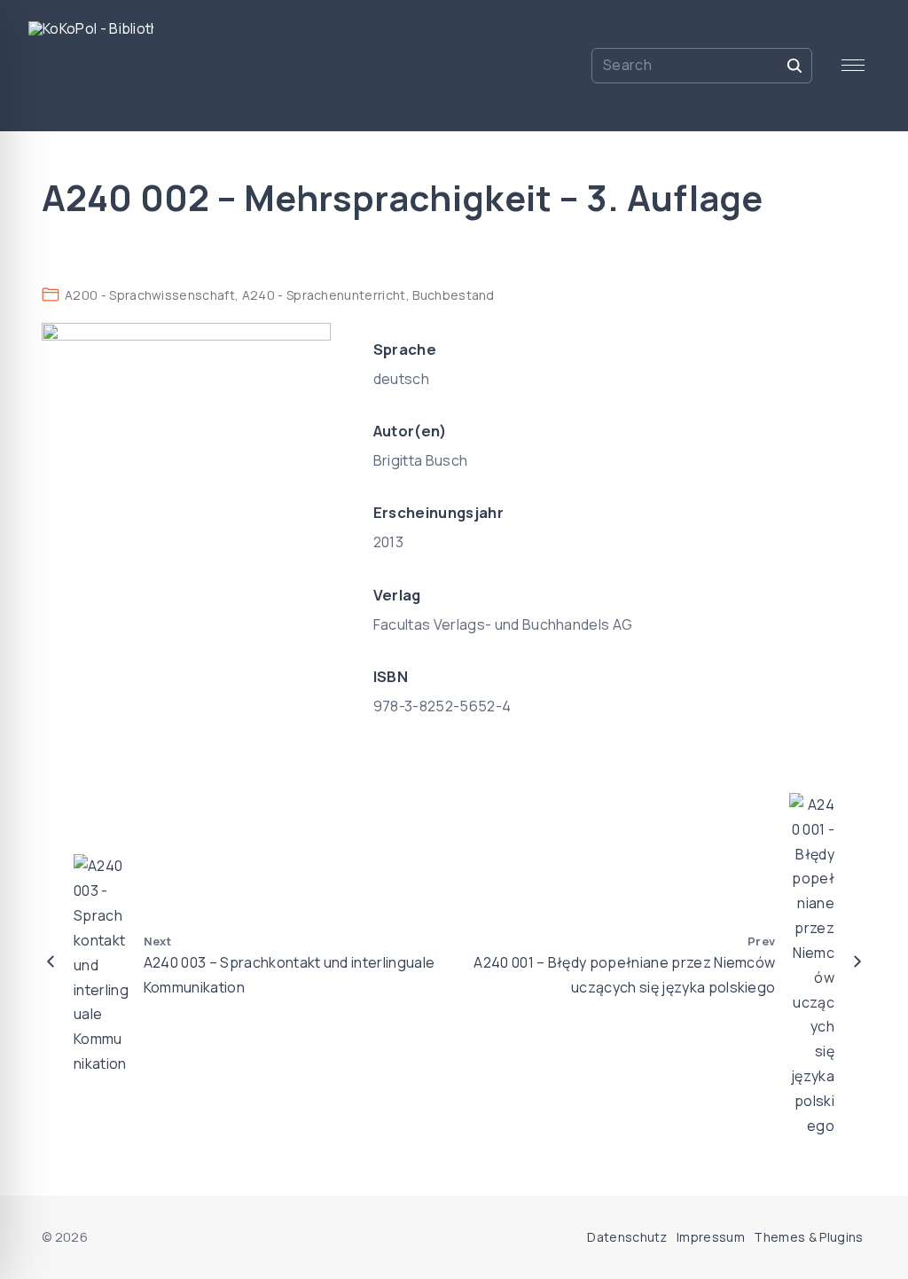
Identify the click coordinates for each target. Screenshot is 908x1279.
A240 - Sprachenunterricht (324, 294)
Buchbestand (453, 294)
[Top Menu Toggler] (853, 65)
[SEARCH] (794, 65)
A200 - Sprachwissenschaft (150, 294)
